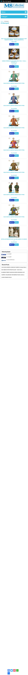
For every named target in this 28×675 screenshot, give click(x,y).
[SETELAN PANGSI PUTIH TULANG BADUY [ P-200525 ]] (14, 237)
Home (2, 21)
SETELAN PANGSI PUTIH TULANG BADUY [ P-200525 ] (14, 240)
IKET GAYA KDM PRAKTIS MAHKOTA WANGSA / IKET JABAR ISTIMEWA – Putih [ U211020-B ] (14, 39)
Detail (12, 44)
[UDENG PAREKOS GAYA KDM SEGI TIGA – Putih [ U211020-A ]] (14, 59)
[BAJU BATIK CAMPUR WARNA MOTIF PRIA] (14, 81)
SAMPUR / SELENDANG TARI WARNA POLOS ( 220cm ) (13, 274)
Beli (17, 44)
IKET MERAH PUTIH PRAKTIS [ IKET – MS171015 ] (12, 269)
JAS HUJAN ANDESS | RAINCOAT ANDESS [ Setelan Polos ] (14, 267)
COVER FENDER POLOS (7, 277)
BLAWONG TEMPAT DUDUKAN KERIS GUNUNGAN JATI (13, 272)
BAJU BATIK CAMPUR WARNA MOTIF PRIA (14, 83)
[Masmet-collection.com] (14, 8)
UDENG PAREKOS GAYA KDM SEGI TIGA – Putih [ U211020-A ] (14, 61)
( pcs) (7, 1)
